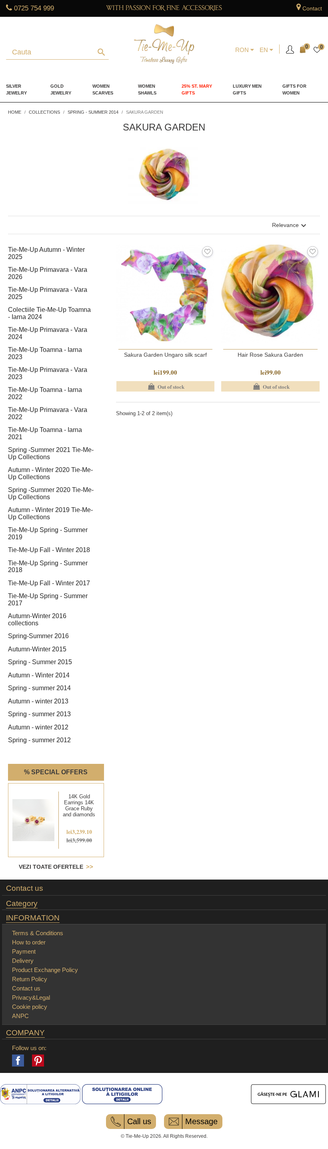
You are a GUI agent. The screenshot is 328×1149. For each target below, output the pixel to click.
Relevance (290, 226)
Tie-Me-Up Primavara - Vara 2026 (47, 273)
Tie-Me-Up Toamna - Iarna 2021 (45, 433)
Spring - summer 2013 (39, 714)
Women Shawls (147, 90)
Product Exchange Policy (45, 969)
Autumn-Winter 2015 (37, 649)
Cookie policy (29, 1006)
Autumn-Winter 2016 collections (37, 620)
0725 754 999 (34, 8)
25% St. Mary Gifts (197, 90)
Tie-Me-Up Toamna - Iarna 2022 (45, 393)
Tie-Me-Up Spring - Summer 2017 (48, 600)
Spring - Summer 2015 (40, 662)
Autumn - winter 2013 (38, 701)
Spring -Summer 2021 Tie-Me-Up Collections (51, 453)
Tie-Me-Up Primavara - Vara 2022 (47, 413)
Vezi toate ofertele (51, 867)
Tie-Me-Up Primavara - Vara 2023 (47, 373)
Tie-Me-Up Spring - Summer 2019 (48, 533)
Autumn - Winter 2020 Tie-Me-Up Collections (50, 473)
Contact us (24, 888)
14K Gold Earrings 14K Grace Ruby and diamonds (79, 805)
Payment (24, 951)
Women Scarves (102, 90)
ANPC (20, 1015)
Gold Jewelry (60, 90)
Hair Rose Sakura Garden (270, 355)
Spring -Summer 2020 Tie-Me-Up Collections (51, 493)
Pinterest (38, 1061)
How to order (29, 942)
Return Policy (29, 979)
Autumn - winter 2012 (38, 727)
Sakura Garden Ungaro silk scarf (165, 355)
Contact (312, 8)
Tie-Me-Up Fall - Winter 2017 (49, 583)
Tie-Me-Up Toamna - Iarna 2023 (45, 353)
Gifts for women (294, 90)
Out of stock (165, 386)
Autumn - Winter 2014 (39, 675)
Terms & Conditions (37, 933)
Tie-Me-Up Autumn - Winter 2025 (46, 253)
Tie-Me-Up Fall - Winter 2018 (49, 549)
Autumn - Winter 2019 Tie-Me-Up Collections (50, 513)
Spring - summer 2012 (39, 740)
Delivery (23, 960)
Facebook (18, 1061)
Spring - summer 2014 (39, 688)
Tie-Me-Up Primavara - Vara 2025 (47, 293)
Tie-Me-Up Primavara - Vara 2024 (47, 333)
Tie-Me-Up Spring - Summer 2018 (48, 567)
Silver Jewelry (16, 90)
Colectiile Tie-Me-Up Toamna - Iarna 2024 (49, 313)
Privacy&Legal (31, 997)
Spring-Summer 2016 (38, 636)
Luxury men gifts (247, 90)
